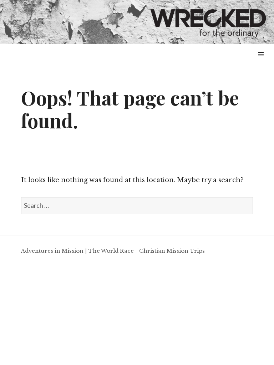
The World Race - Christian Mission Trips (146, 250)
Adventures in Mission (52, 250)
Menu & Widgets (260, 62)
